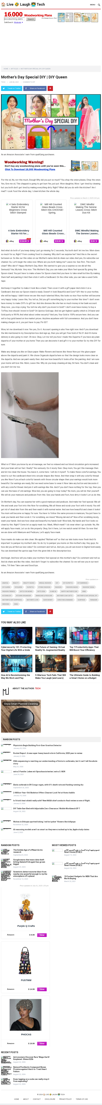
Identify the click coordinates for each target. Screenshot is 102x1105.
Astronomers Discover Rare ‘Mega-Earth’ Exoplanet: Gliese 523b (31, 1058)
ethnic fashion (44, 587)
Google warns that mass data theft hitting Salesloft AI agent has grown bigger (29, 862)
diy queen (6, 587)
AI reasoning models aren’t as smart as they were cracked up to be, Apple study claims (51, 829)
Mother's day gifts (64, 596)
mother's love (32, 600)
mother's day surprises (12, 600)
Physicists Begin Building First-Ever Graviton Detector (37, 745)
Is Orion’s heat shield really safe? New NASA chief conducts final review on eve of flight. (51, 801)
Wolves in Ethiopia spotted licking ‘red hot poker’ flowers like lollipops (44, 822)
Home (6, 69)
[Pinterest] (50, 88)
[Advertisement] (51, 43)
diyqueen (18, 587)
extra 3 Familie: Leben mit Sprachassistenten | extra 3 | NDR (39, 772)
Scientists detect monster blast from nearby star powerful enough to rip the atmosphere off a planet (30, 874)
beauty (16, 583)
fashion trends (8, 591)
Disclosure (50, 1099)
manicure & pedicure (44, 596)
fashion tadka (88, 587)
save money (48, 600)
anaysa (5, 583)
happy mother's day (69, 591)
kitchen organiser (23, 596)
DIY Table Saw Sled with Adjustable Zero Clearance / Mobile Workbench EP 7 (46, 808)
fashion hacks (72, 587)
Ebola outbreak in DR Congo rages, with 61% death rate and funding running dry (48, 785)
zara (16, 604)
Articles (14, 69)
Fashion (58, 587)
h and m (53, 591)
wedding (5, 604)
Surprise (81, 600)
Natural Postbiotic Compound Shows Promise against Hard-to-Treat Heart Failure (30, 1069)
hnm (84, 591)
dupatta (30, 587)
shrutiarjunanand (65, 600)
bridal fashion (45, 583)
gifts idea (41, 591)
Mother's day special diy (87, 596)
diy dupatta (68, 583)
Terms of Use (82, 1099)
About (26, 1099)
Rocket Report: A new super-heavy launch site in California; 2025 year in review (47, 753)
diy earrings (82, 583)
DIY (57, 583)
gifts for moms (26, 591)
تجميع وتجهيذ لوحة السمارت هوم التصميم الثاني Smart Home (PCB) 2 (82, 851)
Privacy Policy (65, 1099)
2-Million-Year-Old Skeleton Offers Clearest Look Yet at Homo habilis (44, 793)
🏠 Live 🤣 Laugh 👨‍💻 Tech (23, 4)
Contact (37, 1099)
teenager (93, 600)
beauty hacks (28, 583)
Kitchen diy (6, 596)
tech (3, 82)
